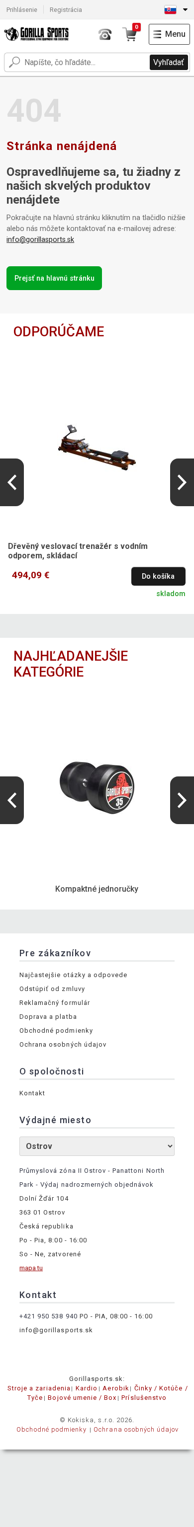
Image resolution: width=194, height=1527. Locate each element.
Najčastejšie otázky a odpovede (73, 975)
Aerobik (115, 1388)
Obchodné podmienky (56, 1030)
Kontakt (32, 1093)
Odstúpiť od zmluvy (52, 989)
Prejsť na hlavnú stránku (54, 278)
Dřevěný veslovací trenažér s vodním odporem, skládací (78, 550)
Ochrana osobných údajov (62, 1044)
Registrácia (66, 9)
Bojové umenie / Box (82, 1397)
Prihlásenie (21, 9)
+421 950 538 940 (48, 1316)
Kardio (86, 1388)
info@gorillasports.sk (40, 239)
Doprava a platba (48, 1016)
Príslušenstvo (144, 1397)
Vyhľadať (168, 62)
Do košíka (158, 576)
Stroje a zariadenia (39, 1388)
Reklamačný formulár (54, 1002)
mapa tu (31, 1268)
